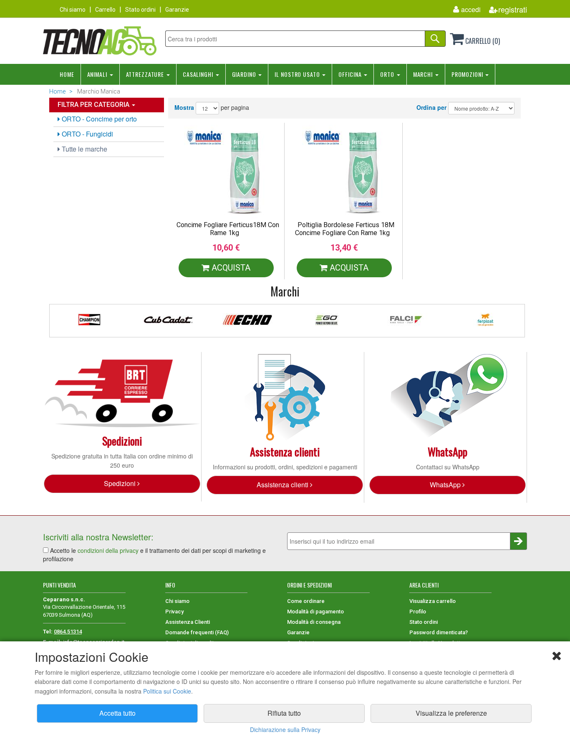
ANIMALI (98, 74)
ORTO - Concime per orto (98, 119)
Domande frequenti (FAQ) (197, 632)
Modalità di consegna (313, 622)
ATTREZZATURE (146, 74)
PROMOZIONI (468, 74)
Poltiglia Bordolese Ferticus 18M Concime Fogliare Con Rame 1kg (344, 229)
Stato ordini (140, 9)
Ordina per (431, 107)
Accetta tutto (117, 713)
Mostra (184, 107)
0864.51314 (68, 631)
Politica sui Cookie (167, 691)
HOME (67, 74)
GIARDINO (245, 74)
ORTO (388, 74)
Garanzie (177, 9)
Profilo (417, 611)
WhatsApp (446, 484)
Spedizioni (120, 483)
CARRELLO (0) (482, 41)
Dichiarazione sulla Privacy (285, 729)
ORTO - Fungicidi (86, 134)
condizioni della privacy (108, 550)
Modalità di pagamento (315, 611)
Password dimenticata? (438, 632)
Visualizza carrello (432, 601)
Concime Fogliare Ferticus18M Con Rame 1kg (228, 229)
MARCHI (423, 74)
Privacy (174, 611)
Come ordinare (306, 601)
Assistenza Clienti (187, 622)
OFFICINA (350, 74)
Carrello (105, 9)
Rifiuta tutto (284, 713)
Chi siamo (73, 9)
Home (57, 91)
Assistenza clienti (283, 484)
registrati (512, 9)
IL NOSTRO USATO (298, 74)
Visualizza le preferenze (451, 713)
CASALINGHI (199, 74)
